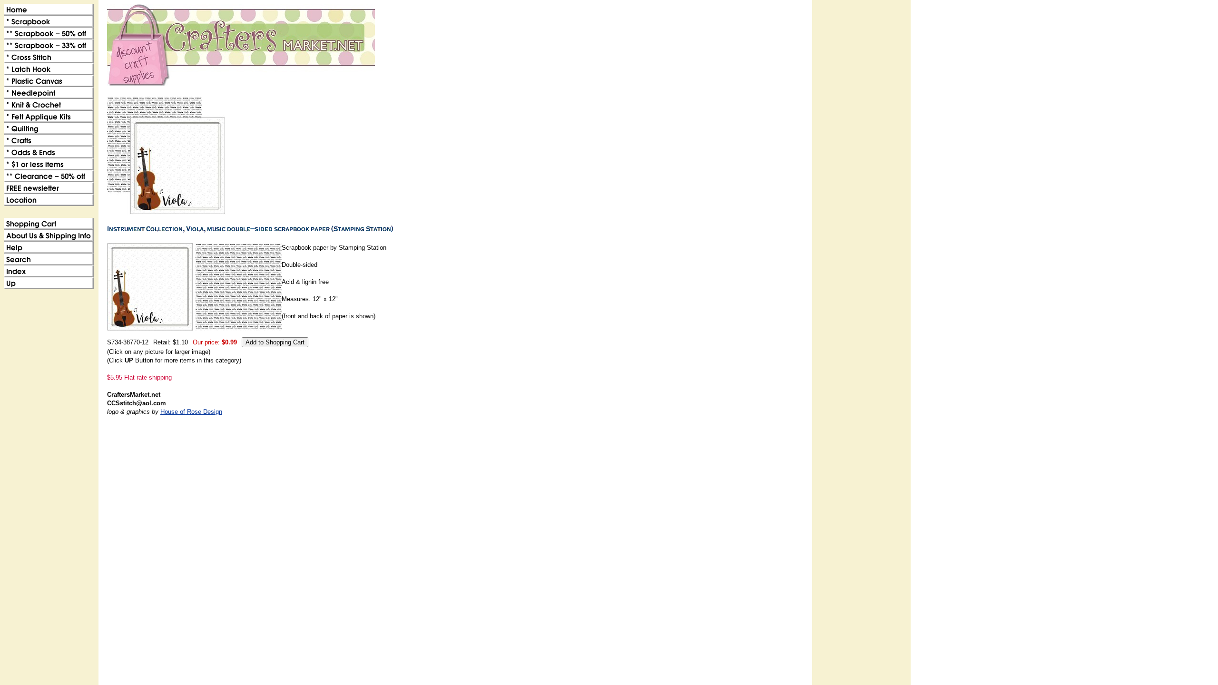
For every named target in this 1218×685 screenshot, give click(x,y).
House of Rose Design (191, 411)
